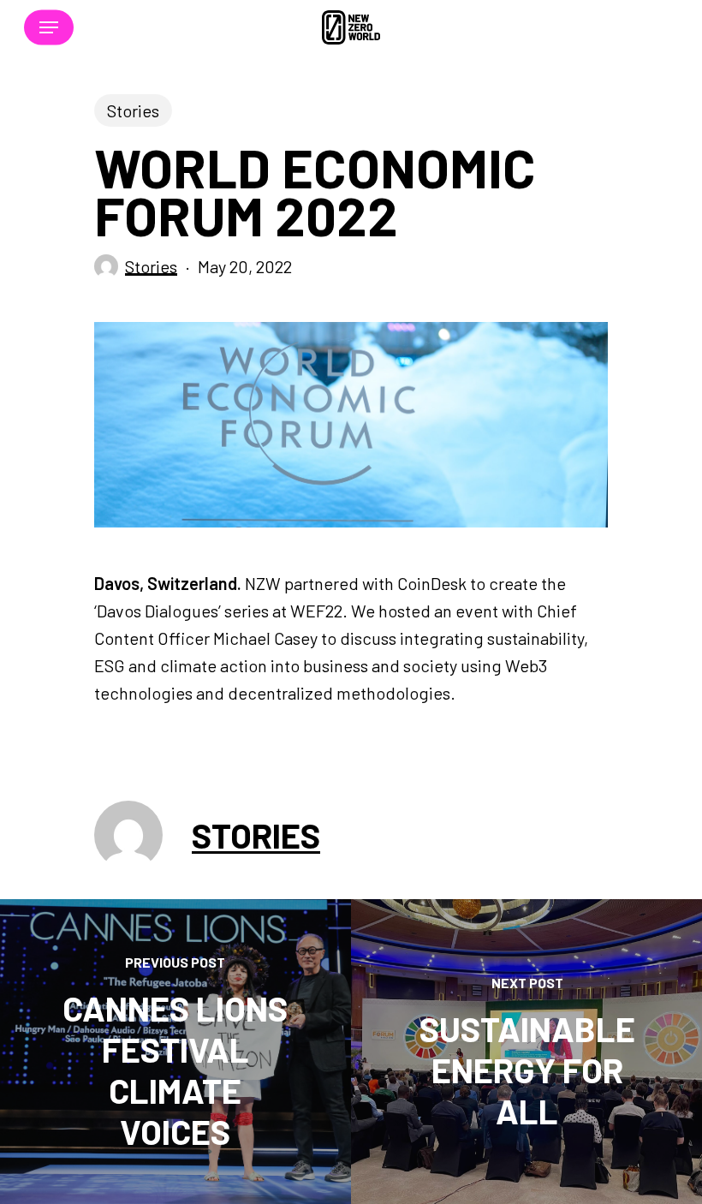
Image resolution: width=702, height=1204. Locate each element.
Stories (133, 110)
